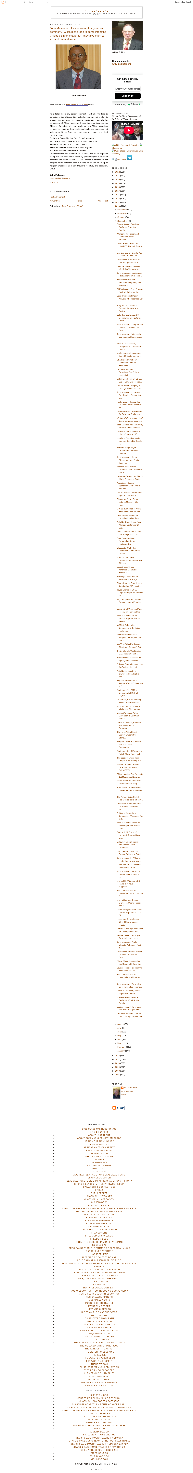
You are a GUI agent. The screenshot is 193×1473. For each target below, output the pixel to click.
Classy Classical (99, 1205)
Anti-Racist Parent (99, 1166)
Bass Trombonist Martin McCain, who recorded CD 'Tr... (130, 299)
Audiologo (99, 1172)
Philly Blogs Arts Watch (99, 1324)
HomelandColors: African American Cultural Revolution (99, 1263)
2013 (117, 206)
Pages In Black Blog (99, 1321)
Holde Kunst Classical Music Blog (99, 1260)
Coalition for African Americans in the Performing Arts (99, 1208)
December (122, 210)
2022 (117, 172)
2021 (117, 176)
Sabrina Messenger (99, 1327)
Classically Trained (99, 1196)
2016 (117, 195)
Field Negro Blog (99, 1227)
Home (79, 201)
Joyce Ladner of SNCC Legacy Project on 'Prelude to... (130, 593)
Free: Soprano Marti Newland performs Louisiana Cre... (126, 541)
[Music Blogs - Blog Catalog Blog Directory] (127, 154)
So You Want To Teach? (99, 1337)
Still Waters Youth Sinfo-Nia (99, 1450)
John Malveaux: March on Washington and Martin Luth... (128, 826)
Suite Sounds (99, 1453)
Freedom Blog (99, 1239)
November (122, 213)
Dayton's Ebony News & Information (99, 1211)
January (121, 1051)
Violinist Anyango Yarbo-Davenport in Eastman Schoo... (128, 716)
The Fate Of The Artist (99, 1349)
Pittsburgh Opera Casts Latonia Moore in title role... (127, 502)
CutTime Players (99, 1413)
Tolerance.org (99, 1456)
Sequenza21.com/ (99, 1334)
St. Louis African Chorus (99, 1435)
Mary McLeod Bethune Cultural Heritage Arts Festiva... (127, 308)
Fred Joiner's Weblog (99, 1236)
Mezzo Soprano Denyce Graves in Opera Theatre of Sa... (129, 903)
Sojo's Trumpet (99, 1340)
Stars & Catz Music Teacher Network (99, 1438)
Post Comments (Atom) (72, 206)
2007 (117, 1075)
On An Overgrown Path (99, 1318)
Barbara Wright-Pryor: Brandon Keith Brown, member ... (127, 451)
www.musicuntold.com (60, 178)
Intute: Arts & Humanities (99, 1416)
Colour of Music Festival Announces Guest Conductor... (127, 845)
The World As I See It (99, 1361)
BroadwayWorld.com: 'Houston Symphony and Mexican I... (129, 282)
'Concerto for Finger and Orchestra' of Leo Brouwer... (128, 237)
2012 (117, 1056)
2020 (117, 179)
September (122, 221)
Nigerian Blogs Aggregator (99, 1312)
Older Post (103, 201)
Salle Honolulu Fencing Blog (99, 1331)
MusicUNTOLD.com (99, 1419)
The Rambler (99, 1355)
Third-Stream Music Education (99, 1367)
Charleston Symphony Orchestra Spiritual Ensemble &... (127, 363)
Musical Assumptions (99, 1297)
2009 (117, 1067)
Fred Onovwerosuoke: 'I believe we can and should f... (130, 893)
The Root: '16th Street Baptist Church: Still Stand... (127, 735)
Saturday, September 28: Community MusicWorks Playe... (129, 318)
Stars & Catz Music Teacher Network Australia (99, 1441)
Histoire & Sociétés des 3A (99, 1257)
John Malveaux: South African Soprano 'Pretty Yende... (128, 619)
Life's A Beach (99, 1282)
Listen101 (99, 1285)
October (121, 217)
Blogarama (117, 148)
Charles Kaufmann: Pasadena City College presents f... (128, 372)
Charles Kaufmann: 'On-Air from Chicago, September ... (129, 1016)
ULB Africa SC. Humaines (99, 1373)
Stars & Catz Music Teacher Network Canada (99, 1444)
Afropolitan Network (99, 1156)
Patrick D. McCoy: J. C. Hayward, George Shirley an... (129, 835)
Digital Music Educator (99, 1214)
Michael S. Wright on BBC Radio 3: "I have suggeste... (128, 884)
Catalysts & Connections (99, 1187)
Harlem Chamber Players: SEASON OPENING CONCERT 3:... (128, 767)
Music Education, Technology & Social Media (99, 1291)
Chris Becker (99, 1193)
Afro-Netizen (99, 1153)
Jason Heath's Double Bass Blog (99, 1269)
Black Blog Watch (99, 1178)
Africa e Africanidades (99, 1141)
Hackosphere (99, 1254)
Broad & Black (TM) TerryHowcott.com (99, 1184)
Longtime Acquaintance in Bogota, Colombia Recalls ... (129, 441)
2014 (117, 202)
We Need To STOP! (99, 1379)
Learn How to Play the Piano (99, 1275)
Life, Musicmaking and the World (99, 1279)
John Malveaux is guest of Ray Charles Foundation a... (129, 395)
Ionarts (99, 1266)
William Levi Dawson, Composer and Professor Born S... (129, 346)
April (119, 1039)
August (120, 1024)
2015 (117, 199)
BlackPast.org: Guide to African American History (99, 1181)
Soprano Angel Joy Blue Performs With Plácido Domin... (128, 1000)
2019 (117, 183)
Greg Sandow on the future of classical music (99, 1248)
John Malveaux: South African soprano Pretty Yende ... (128, 460)
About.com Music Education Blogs (99, 1138)
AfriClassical (97, 10)
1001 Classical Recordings (99, 1129)
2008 (117, 1071)
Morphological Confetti (99, 1288)
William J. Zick (130, 1087)
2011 (117, 1059)
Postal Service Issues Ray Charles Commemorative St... (129, 405)
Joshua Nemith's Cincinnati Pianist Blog (99, 1273)
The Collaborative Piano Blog (99, 1346)
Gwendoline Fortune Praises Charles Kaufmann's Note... (129, 954)
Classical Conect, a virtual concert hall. (99, 1404)
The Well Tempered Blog (99, 1358)
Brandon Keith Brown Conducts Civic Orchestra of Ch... (129, 470)
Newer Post (55, 201)
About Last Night (99, 1135)
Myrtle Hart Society (99, 1423)
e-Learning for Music (99, 1218)
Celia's (99, 1190)
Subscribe (128, 95)
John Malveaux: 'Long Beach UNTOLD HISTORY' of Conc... (130, 327)
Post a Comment (57, 197)
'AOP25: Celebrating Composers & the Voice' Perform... (128, 628)
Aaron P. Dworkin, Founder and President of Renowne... (129, 725)
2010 (117, 1063)
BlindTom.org (99, 1395)
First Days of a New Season (99, 1230)
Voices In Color (99, 1376)
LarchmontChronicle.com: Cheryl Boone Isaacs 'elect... (128, 922)
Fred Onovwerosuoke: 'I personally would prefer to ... (129, 977)
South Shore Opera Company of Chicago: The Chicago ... (129, 560)
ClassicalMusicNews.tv (99, 1199)
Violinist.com (99, 1459)
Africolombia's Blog (99, 1150)
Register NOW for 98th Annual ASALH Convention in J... (130, 683)
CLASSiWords (99, 1202)
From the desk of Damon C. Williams (99, 1242)
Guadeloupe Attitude (99, 1251)
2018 (117, 187)
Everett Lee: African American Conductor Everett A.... (127, 570)
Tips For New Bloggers (99, 1370)
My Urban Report (99, 1306)
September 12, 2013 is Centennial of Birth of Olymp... (127, 693)
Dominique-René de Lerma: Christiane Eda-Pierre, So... (129, 806)
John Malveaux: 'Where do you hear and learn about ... (129, 337)
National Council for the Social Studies (99, 1426)
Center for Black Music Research (99, 1398)
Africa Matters (99, 1144)
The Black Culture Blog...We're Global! (99, 1343)
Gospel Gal (99, 1245)
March (120, 1043)
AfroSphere (99, 1163)
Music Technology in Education (99, 1294)
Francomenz (99, 1233)
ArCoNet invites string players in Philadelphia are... (128, 674)
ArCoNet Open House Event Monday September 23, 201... (129, 525)
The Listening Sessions (99, 1352)
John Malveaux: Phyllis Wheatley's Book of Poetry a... (129, 945)
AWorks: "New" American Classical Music (99, 1175)
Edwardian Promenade (99, 1221)
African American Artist (99, 1147)
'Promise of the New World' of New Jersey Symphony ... (129, 790)
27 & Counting (99, 1132)
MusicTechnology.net (99, 1303)
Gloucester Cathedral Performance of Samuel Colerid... (128, 551)
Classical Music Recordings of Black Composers (99, 1407)
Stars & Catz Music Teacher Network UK (99, 1447)
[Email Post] (58, 182)
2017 (117, 191)
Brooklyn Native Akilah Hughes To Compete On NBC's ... (129, 638)
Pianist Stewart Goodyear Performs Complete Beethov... (128, 227)
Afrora (99, 1160)
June (119, 1032)
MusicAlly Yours (99, 1300)
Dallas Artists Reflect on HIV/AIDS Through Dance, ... (129, 246)
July (119, 1028)
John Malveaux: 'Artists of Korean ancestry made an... (128, 874)
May (119, 1036)
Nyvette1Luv (99, 1315)
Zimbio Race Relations (99, 1385)
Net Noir (99, 1429)
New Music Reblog (99, 1309)
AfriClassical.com (121, 64)
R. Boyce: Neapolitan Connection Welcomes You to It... (130, 816)
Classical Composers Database (99, 1401)
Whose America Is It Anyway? (99, 1382)
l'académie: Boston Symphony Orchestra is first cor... (128, 486)
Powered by (120, 104)
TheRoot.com (99, 1364)
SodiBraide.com (99, 1432)
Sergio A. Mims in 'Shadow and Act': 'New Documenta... (129, 745)
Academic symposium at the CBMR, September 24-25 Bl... (129, 912)
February (121, 1047)
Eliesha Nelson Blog (99, 1224)
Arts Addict (99, 1169)
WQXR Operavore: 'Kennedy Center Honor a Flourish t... (130, 602)
